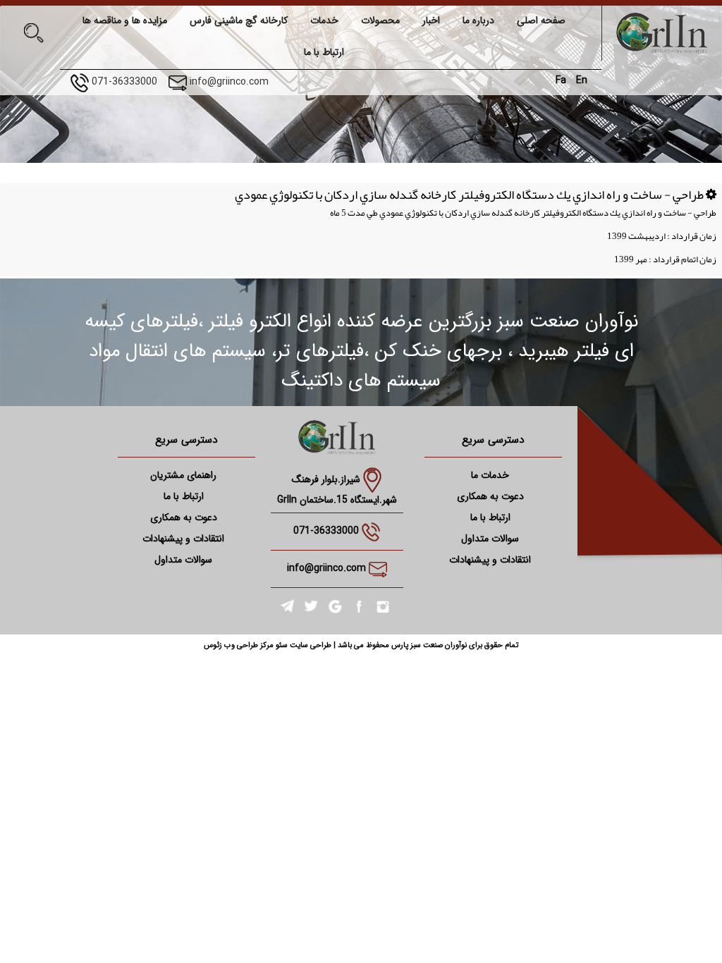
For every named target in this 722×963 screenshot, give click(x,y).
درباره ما (478, 20)
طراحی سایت (309, 645)
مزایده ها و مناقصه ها (124, 20)
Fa (561, 80)
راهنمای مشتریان (183, 475)
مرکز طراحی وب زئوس (239, 645)
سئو (281, 645)
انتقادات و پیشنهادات (490, 560)
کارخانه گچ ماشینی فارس (239, 20)
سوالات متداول (490, 538)
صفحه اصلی (541, 20)
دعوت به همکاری (490, 496)
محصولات (380, 20)
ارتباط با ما (324, 52)
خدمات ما (490, 475)
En (581, 80)
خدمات (324, 20)
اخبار (431, 20)
